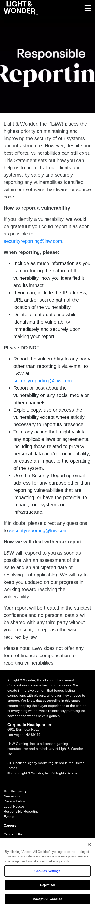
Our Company (15, 791)
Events (9, 816)
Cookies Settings (47, 871)
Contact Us (13, 834)
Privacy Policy (14, 801)
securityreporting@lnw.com (33, 241)
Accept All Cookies (47, 899)
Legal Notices (14, 806)
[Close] (89, 844)
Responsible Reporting (21, 811)
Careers (10, 825)
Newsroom (12, 796)
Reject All (47, 885)
